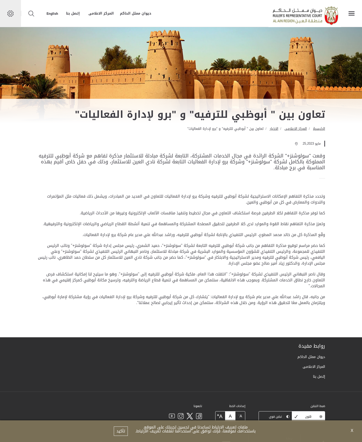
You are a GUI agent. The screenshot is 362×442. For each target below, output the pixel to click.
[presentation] (323, 178)
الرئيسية (319, 128)
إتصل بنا (73, 13)
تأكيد (120, 431)
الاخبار (274, 128)
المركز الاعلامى (101, 13)
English (52, 13)
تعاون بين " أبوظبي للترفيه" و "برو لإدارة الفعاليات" (225, 128)
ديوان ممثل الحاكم (135, 13)
